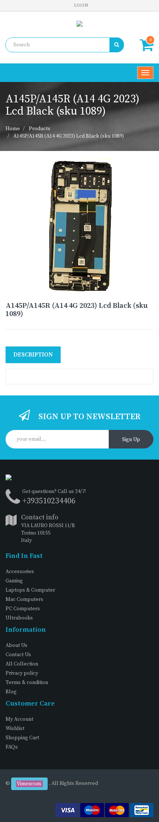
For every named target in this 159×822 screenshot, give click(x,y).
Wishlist (15, 728)
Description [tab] (33, 354)
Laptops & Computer (30, 590)
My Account (19, 719)
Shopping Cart (22, 737)
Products (39, 128)
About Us (16, 645)
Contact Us (18, 654)
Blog (11, 691)
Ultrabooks (19, 618)
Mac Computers (24, 599)
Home (13, 128)
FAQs (12, 747)
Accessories (20, 571)
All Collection (22, 664)
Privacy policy (22, 673)
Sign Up (131, 439)
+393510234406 (48, 501)
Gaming (14, 581)
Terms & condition (27, 682)
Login (81, 5)
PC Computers (23, 608)
